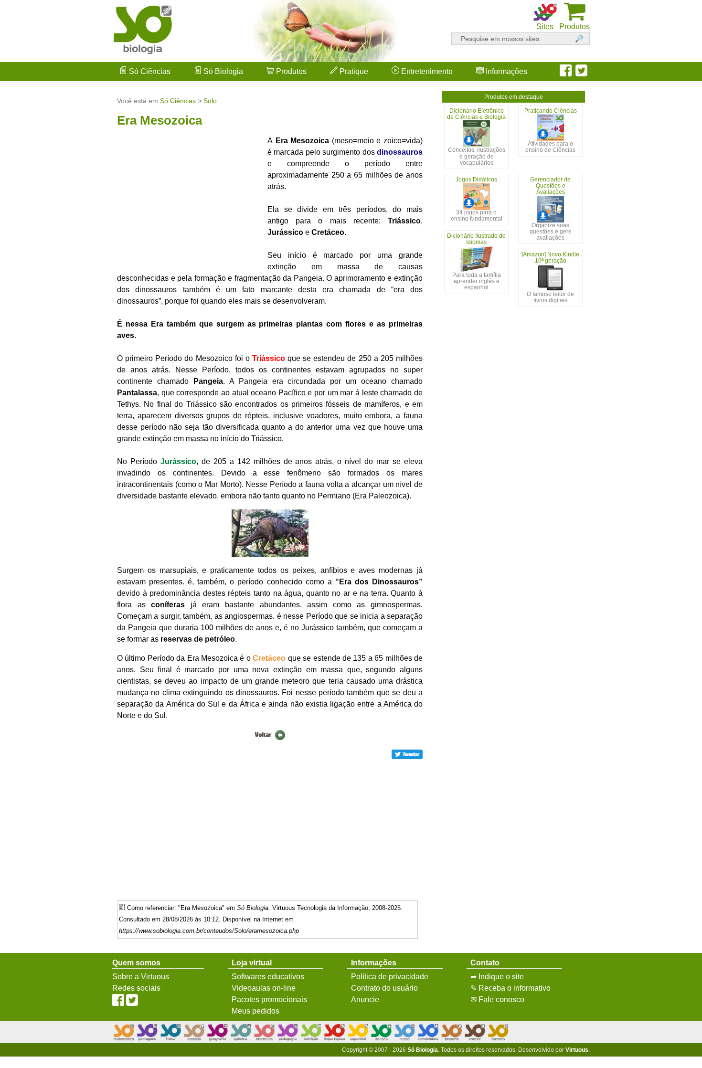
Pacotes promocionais (269, 999)
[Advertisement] (664, 534)
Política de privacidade (389, 977)
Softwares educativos (268, 977)
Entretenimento (426, 71)
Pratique (353, 71)
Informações (505, 71)
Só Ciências (148, 71)
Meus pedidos (255, 1011)
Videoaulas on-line (264, 988)
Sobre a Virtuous (140, 977)
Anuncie (365, 999)
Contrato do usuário (384, 988)
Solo (210, 101)
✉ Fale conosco (497, 999)
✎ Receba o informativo (510, 988)
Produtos (290, 71)
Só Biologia (222, 71)
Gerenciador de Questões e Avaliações (550, 185)
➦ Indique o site (497, 977)
